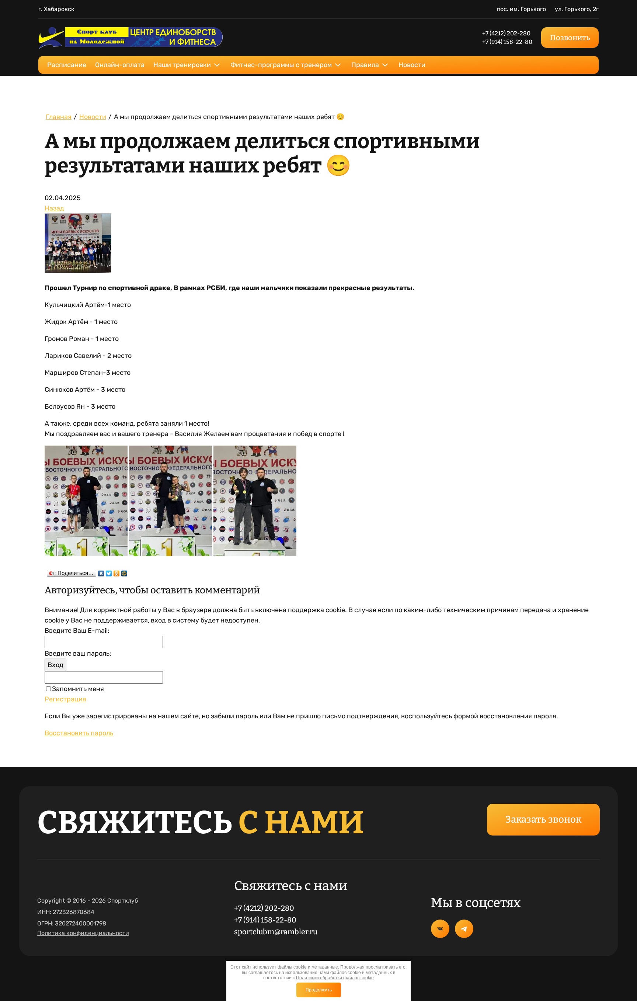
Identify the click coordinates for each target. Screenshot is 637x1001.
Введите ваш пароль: (78, 653)
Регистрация (65, 699)
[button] (543, 820)
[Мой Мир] (124, 572)
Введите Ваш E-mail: (77, 631)
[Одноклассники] (117, 572)
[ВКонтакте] (101, 572)
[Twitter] (109, 572)
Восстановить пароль (79, 733)
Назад (54, 208)
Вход (55, 665)
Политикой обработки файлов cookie (335, 977)
